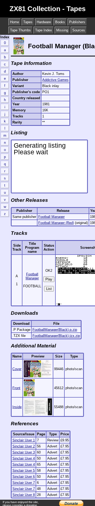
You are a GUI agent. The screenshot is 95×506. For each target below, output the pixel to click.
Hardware (44, 22)
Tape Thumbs (20, 30)
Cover (16, 369)
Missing (62, 30)
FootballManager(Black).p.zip (54, 330)
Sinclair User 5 (23, 470)
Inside (17, 407)
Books (60, 22)
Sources (78, 30)
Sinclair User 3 (23, 452)
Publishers (77, 22)
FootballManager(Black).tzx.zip (56, 336)
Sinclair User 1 (23, 440)
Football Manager (51, 217)
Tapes (27, 22)
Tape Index (43, 30)
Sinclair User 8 (23, 495)
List (49, 289)
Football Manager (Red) (56, 223)
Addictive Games (55, 80)
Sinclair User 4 (23, 458)
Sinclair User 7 (23, 483)
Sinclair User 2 (23, 446)
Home (14, 22)
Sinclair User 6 (23, 477)
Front (16, 388)
